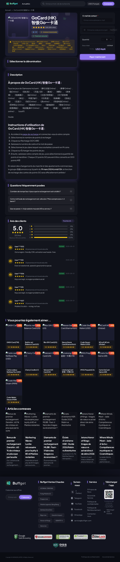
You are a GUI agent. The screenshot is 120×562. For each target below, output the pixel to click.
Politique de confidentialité (92, 503)
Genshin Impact (57, 515)
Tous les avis (67, 221)
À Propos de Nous (92, 490)
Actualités (26, 4)
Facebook (78, 509)
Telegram (78, 498)
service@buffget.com (78, 520)
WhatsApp (78, 515)
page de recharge (30, 134)
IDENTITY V (59, 520)
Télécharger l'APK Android (110, 511)
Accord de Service (91, 496)
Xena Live (43, 526)
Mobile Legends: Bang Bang (49, 504)
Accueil (8, 10)
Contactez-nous (91, 515)
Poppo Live (44, 499)
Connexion (108, 4)
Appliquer (113, 30)
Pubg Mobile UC (45, 494)
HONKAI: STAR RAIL (46, 488)
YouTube (78, 504)
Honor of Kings (45, 520)
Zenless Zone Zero (46, 510)
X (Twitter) (79, 492)
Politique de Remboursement (92, 509)
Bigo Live (43, 515)
